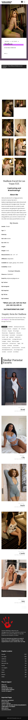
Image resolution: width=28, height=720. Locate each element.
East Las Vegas (5, 335)
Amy (23, 601)
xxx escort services (16, 347)
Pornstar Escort (13, 343)
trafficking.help (15, 640)
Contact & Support (6, 691)
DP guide (10, 330)
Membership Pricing (6, 688)
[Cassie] (14, 530)
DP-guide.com (12, 333)
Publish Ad (4, 686)
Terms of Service (6, 703)
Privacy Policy (5, 702)
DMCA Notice (5, 708)
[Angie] (14, 482)
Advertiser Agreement (7, 700)
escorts (3, 337)
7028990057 (10, 326)
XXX (22, 343)
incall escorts (17, 337)
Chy (23, 457)
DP (19, 328)
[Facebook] (5, 50)
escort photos (19, 335)
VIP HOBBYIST (5, 319)
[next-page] (25, 607)
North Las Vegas (15, 341)
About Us (3, 684)
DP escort (23, 328)
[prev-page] (23, 607)
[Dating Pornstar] (6, 2)
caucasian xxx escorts (6, 328)
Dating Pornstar (11, 47)
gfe (7, 337)
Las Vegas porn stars (6, 339)
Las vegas (14, 41)
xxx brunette (15, 345)
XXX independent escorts (7, 349)
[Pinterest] (12, 50)
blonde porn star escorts (19, 326)
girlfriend (11, 337)
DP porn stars (5, 333)
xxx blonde (9, 345)
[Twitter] (9, 50)
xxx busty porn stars (6, 347)
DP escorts (4, 330)
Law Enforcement (6, 709)
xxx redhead (15, 351)
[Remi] (14, 386)
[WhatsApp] (16, 50)
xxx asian (4, 345)
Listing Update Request (7, 689)
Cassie (22, 553)
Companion (15, 328)
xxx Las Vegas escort (18, 349)
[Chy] (14, 434)
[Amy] (14, 578)
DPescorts (19, 333)
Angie (22, 505)
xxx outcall (9, 351)
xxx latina (4, 351)
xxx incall (23, 347)
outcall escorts (5, 343)
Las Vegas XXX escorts (17, 339)
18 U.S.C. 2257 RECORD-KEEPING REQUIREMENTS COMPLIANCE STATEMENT (13, 705)
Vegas (18, 343)
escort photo (12, 335)
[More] (19, 50)
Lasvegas (4, 341)
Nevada (7, 41)
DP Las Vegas (16, 330)
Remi (23, 409)
